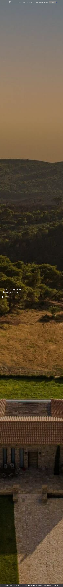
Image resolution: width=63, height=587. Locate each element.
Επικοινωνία (46, 2)
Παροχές (30, 2)
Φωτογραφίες (41, 2)
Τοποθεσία (36, 2)
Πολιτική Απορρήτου (55, 585)
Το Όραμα (23, 2)
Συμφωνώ (48, 585)
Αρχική (19, 2)
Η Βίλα (27, 2)
